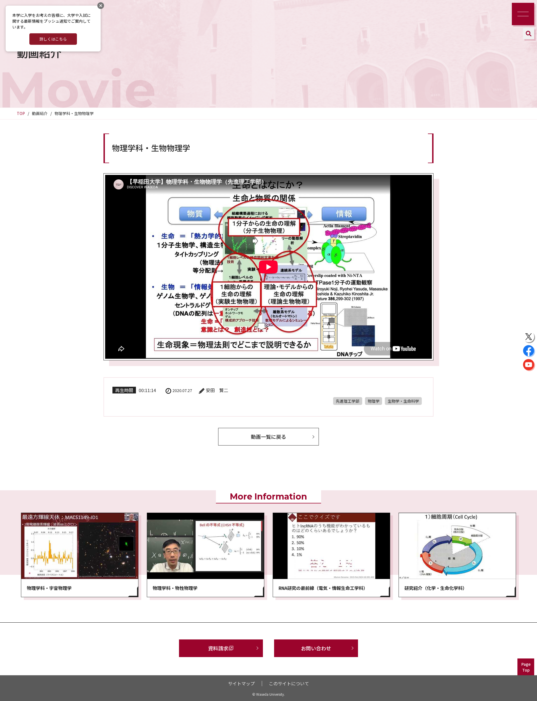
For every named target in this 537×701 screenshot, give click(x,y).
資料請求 (218, 648)
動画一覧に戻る (268, 436)
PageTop (526, 667)
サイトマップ (241, 683)
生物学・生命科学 (403, 401)
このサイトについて (289, 683)
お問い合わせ (316, 648)
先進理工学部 (347, 401)
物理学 (374, 401)
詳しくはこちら (53, 39)
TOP (21, 113)
